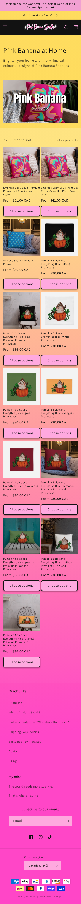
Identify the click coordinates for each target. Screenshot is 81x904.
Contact (14, 751)
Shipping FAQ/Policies (24, 732)
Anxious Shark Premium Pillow (18, 262)
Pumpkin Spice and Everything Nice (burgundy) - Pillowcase (21, 486)
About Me (15, 703)
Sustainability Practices (25, 742)
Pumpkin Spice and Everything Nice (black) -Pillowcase (56, 264)
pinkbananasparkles (35, 896)
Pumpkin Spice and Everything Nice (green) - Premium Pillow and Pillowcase (19, 564)
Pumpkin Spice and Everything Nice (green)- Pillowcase (18, 413)
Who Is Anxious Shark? (24, 712)
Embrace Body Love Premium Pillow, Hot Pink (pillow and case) (21, 191)
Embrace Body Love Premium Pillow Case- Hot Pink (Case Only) (59, 191)
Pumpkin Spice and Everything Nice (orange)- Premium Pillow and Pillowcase (19, 640)
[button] (5, 27)
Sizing (13, 761)
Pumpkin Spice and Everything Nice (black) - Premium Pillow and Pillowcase (18, 339)
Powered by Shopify (53, 896)
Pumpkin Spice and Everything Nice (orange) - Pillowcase (57, 413)
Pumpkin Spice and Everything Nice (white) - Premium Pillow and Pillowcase (56, 564)
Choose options (21, 211)
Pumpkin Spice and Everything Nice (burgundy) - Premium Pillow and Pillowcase (59, 488)
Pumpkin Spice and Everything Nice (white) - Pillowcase (56, 337)
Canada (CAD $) (38, 865)
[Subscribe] (67, 821)
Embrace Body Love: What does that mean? (39, 722)
